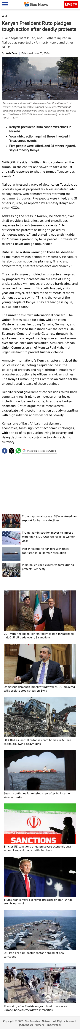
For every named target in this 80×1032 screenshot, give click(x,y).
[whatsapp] (18, 451)
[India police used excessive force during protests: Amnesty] (11, 570)
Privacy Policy (53, 1024)
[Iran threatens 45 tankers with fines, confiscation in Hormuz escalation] (11, 554)
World (5, 16)
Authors (39, 1024)
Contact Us (26, 1024)
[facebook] (4, 451)
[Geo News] (36, 4)
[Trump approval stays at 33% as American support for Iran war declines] (11, 521)
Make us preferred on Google (41, 451)
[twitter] (11, 451)
